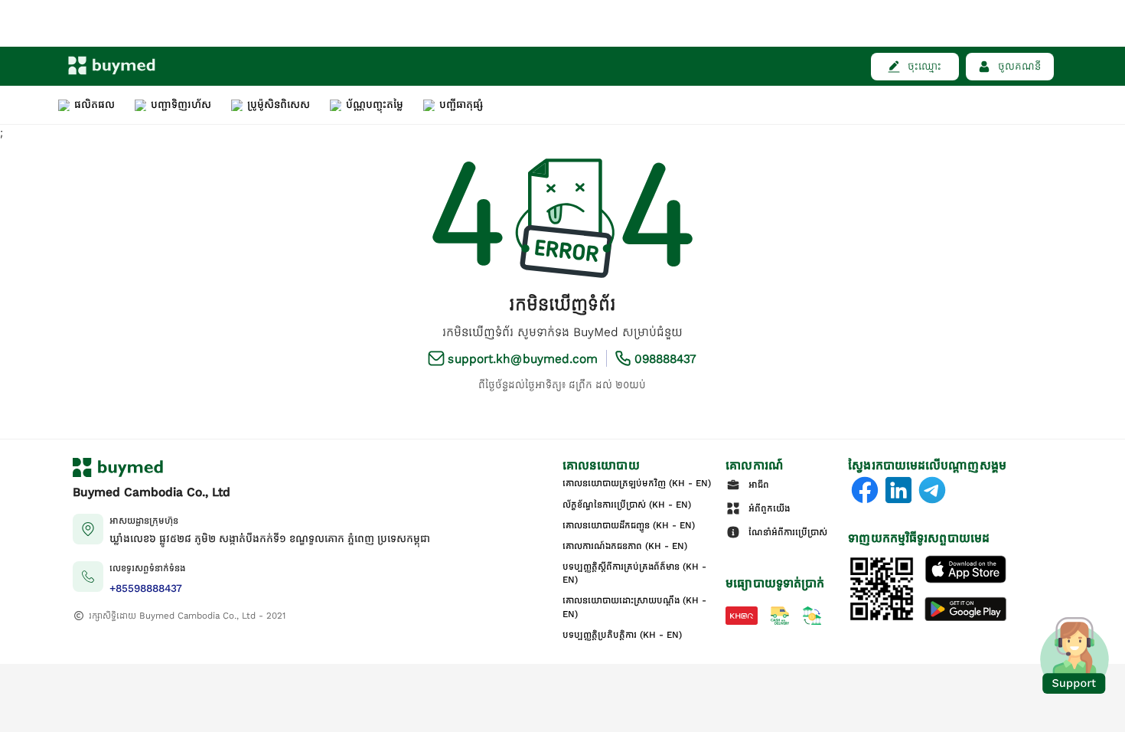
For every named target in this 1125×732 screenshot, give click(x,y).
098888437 (665, 358)
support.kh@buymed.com (523, 358)
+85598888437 (145, 588)
